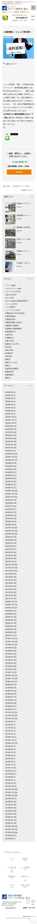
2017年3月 (9, 728)
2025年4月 (9, 441)
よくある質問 (25, 868)
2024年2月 (9, 484)
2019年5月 (9, 660)
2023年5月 (9, 512)
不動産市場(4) (10, 316)
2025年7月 (9, 432)
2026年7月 (9, 395)
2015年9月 (9, 774)
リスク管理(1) (10, 307)
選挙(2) (7, 378)
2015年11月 (9, 768)
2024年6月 (9, 472)
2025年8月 (9, 429)
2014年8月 (9, 801)
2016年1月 (9, 765)
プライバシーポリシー (13, 852)
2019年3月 (9, 666)
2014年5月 (9, 811)
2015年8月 (9, 777)
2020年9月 (9, 611)
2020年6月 (9, 620)
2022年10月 (9, 534)
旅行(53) (8, 347)
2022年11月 (9, 531)
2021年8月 (9, 577)
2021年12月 (9, 564)
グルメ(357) (9, 298)
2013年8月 (9, 838)
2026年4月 (9, 404)
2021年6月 (9, 583)
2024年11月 (9, 457)
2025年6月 (9, 435)
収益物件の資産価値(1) (13, 328)
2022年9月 (9, 537)
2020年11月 (9, 604)
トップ (12, 859)
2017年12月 (9, 712)
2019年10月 (9, 644)
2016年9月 (9, 746)
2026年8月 (9, 392)
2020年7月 (9, 617)
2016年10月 (9, 743)
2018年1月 (9, 709)
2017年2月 (9, 731)
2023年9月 (9, 500)
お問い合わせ (25, 886)
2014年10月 (9, 795)
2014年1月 (9, 823)
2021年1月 (9, 598)
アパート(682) (10, 285)
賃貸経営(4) (9, 371)
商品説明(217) (10, 331)
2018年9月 (9, 685)
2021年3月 (9, 592)
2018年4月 (9, 700)
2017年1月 (9, 734)
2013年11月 (9, 829)
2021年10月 (9, 571)
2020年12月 (9, 601)
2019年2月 (9, 669)
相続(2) (7, 359)
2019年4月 (9, 663)
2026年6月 (9, 398)
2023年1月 (9, 524)
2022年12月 (9, 528)
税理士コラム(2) (11, 362)
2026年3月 (9, 407)
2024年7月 (9, 469)
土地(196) (8, 335)
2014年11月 (9, 792)
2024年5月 (9, 475)
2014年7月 (9, 805)
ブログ (12, 886)
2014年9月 (9, 798)
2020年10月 (9, 608)
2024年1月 (9, 488)
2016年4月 (9, 758)
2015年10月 (9, 771)
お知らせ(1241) (10, 295)
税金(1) (7, 365)
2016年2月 (9, 761)
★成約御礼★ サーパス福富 (21, 186)
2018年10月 (9, 681)
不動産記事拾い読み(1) (13, 322)
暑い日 (29, 190)
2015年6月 (9, 780)
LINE (32, 20)
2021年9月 (9, 574)
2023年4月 (9, 515)
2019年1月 (9, 672)
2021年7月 (9, 580)
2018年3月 (9, 703)
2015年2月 (9, 783)
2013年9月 (9, 835)
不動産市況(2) (10, 319)
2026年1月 (9, 414)
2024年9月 (9, 463)
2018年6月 (9, 694)
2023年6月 (9, 509)
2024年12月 (9, 454)
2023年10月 (9, 497)
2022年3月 (9, 555)
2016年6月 (9, 755)
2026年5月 (9, 401)
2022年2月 (9, 558)
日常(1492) (9, 350)
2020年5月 (9, 623)
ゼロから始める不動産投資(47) (16, 301)
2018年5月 (9, 697)
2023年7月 (9, 506)
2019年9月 (9, 648)
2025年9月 (9, 426)
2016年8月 (9, 749)
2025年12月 (9, 417)
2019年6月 (9, 657)
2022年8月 (9, 540)
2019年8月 (9, 651)
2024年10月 (9, 460)
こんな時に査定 (12, 869)
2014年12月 (9, 789)
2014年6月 (9, 808)
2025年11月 (9, 420)
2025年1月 (9, 451)
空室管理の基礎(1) (12, 368)
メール (28, 903)
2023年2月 (9, 521)
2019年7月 (9, 654)
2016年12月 (9, 737)
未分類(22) (9, 353)
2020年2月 (9, 632)
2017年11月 (9, 715)
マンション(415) (11, 304)
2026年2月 (9, 411)
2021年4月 (9, 589)
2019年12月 (9, 638)
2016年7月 (9, 752)
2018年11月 (9, 678)
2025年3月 (9, 444)
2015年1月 (9, 786)
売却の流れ (11, 877)
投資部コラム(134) (12, 344)
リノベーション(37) (12, 310)
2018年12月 (9, 675)
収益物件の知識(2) (12, 325)
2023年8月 (9, 503)
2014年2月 (9, 820)
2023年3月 (9, 518)
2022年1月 (9, 561)
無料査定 (19, 172)
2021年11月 (9, 568)
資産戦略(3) (9, 375)
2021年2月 (9, 595)
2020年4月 (9, 626)
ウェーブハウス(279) (12, 291)
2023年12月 (9, 491)
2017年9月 (9, 721)
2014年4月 (9, 814)
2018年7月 (9, 691)
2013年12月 (9, 826)
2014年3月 (9, 817)
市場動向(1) (9, 338)
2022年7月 (9, 543)
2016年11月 (9, 740)
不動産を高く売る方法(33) (14, 313)
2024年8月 (9, 466)
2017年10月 (9, 718)
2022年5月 (9, 549)
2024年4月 (9, 478)
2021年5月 (9, 586)
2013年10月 (9, 832)
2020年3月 (9, 629)
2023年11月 (9, 494)
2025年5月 (9, 438)
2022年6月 (9, 546)
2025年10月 (9, 423)
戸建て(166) (9, 341)
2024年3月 (9, 481)
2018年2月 (9, 706)
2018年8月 (9, 688)
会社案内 (25, 859)
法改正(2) (8, 356)
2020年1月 (9, 635)
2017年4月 (9, 725)
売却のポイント (25, 878)
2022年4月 (9, 552)
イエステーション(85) (13, 288)
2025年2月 (9, 448)
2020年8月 (9, 614)
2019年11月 (9, 641)
